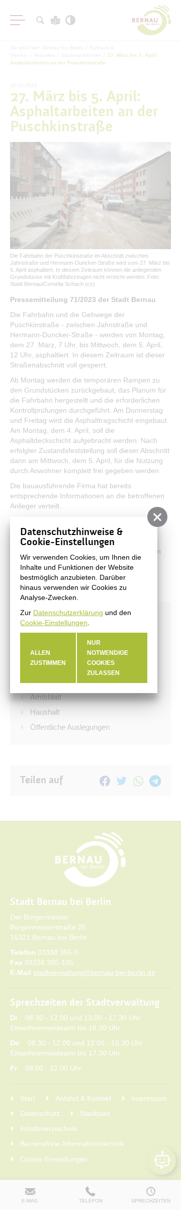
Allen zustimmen (48, 657)
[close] (157, 517)
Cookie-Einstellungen (53, 623)
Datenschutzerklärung (68, 613)
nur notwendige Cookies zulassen (107, 657)
